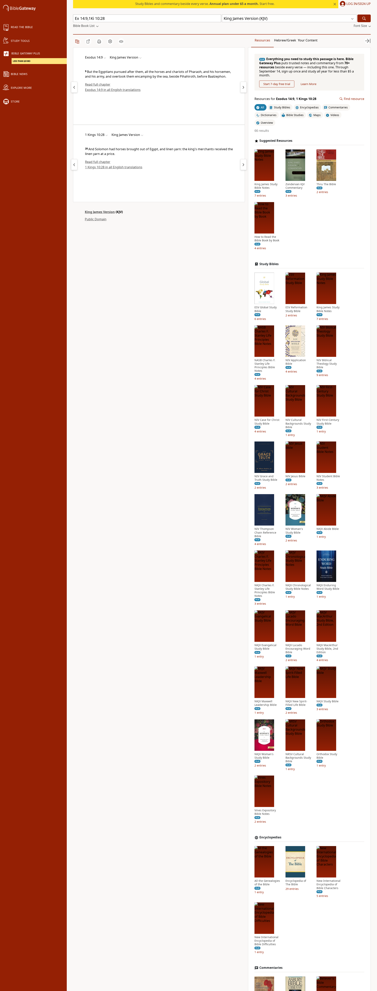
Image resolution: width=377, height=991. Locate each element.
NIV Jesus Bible (295, 476)
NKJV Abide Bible (328, 529)
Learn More (308, 84)
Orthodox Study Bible (327, 755)
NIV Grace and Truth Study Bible (265, 478)
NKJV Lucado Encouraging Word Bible (297, 648)
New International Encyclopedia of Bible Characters (328, 884)
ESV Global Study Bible (265, 309)
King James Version (100, 212)
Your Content (308, 40)
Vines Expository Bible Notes (265, 812)
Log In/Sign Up (358, 4)
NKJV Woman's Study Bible (264, 755)
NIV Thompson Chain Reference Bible (265, 532)
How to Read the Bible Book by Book (266, 238)
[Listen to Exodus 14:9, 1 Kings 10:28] (121, 41)
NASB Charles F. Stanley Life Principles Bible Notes (264, 365)
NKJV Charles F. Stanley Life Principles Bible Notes (264, 590)
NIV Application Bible (295, 361)
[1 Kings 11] (243, 164)
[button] (354, 4)
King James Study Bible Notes (265, 186)
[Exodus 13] (74, 87)
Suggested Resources (275, 141)
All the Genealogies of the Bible (267, 882)
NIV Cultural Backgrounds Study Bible (298, 423)
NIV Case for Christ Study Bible (266, 421)
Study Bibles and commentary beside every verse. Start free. (205, 4)
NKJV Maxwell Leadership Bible (265, 703)
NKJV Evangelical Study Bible (265, 646)
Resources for (285, 99)
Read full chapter (97, 84)
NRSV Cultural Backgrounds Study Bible (298, 757)
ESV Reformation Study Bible (296, 309)
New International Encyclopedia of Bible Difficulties (266, 940)
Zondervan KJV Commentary (295, 186)
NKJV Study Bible (328, 701)
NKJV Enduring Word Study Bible (328, 587)
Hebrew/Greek (285, 40)
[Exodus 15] (243, 87)
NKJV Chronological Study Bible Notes (298, 587)
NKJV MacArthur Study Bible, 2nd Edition (327, 648)
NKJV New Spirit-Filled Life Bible (296, 703)
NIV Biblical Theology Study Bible (327, 363)
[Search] (364, 18)
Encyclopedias (270, 837)
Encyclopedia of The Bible (295, 882)
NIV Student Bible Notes (328, 478)
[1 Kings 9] (74, 164)
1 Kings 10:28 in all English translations (113, 167)
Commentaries (271, 968)
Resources (262, 40)
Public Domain (95, 219)
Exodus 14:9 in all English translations (113, 90)
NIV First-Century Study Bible (328, 421)
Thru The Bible (326, 184)
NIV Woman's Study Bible (294, 530)
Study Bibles (269, 264)
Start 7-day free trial (276, 84)
